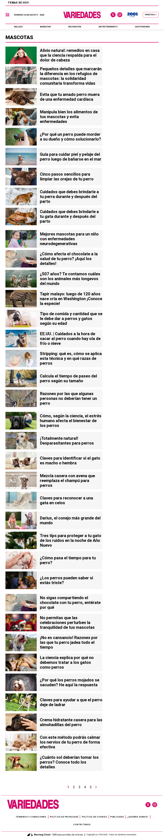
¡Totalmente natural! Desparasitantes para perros (67, 440)
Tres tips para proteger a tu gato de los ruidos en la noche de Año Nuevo (70, 540)
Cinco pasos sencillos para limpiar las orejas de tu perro (67, 176)
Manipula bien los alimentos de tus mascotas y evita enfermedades (69, 116)
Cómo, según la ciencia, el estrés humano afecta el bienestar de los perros (70, 420)
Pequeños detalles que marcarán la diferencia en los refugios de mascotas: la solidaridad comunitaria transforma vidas (71, 76)
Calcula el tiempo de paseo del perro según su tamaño (68, 378)
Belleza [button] (18, 27)
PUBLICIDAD (117, 817)
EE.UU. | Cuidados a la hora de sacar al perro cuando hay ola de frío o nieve (70, 338)
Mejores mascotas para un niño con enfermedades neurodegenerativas (69, 239)
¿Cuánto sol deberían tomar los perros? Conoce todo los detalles (69, 762)
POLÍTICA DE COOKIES (94, 817)
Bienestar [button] (45, 27)
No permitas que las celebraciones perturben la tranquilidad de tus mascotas (67, 622)
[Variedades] (82, 14)
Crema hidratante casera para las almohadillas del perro (71, 722)
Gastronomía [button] (142, 27)
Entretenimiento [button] (108, 27)
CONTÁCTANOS (81, 824)
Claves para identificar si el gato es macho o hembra (70, 460)
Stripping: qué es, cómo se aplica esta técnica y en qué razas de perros (71, 358)
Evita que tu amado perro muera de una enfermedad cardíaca (70, 97)
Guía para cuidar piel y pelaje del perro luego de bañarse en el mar (70, 157)
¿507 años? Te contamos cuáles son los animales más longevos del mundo (70, 278)
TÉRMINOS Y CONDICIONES (31, 817)
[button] (7, 14)
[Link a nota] (21, 55)
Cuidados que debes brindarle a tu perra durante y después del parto (69, 196)
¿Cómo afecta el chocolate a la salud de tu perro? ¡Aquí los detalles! (69, 258)
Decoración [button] (74, 27)
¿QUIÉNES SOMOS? (137, 817)
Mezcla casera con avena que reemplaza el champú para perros (67, 480)
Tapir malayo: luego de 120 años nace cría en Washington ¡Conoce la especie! (71, 298)
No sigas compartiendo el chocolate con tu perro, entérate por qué (70, 602)
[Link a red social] (148, 804)
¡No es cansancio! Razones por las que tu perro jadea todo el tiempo (69, 642)
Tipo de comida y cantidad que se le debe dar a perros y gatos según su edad (71, 318)
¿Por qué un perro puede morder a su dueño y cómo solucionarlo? (70, 137)
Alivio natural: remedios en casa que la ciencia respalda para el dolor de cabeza (70, 55)
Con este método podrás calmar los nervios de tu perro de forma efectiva (70, 742)
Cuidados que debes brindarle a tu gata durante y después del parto (69, 216)
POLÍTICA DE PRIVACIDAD (64, 817)
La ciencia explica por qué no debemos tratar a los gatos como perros (67, 662)
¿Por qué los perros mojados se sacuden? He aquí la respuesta (69, 682)
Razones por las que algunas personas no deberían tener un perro (68, 398)
